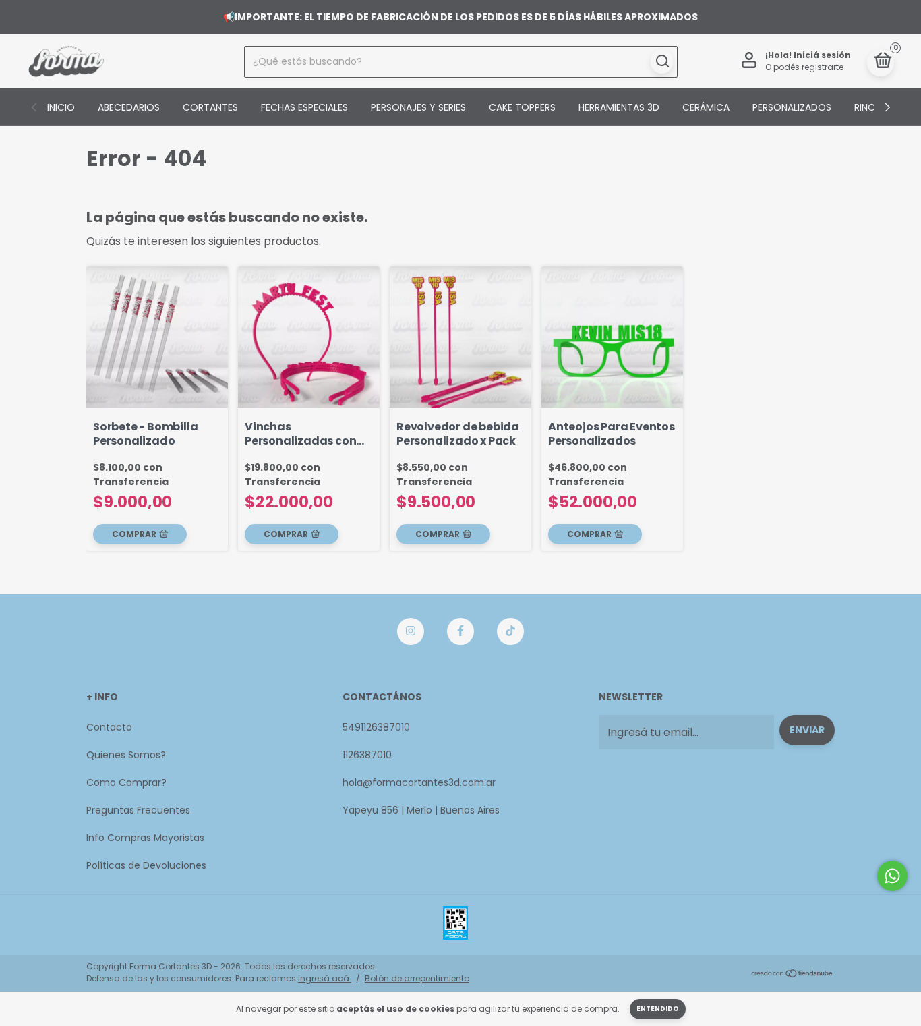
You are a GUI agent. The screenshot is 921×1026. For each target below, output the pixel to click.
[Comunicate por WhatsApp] (892, 876)
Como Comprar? (126, 782)
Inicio (61, 107)
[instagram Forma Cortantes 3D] (410, 631)
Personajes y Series (418, 107)
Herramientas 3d (618, 107)
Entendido (657, 1009)
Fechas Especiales (304, 107)
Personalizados (791, 107)
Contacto (109, 727)
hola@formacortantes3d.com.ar (419, 782)
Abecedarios (129, 107)
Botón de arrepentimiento (417, 978)
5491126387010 (376, 727)
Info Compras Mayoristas (145, 838)
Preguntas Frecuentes (138, 810)
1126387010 (367, 755)
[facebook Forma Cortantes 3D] (460, 631)
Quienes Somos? (126, 755)
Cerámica (706, 107)
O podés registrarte (804, 67)
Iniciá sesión (822, 55)
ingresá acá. (324, 978)
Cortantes (210, 107)
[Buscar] (662, 61)
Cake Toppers (522, 107)
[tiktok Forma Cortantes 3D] (510, 631)
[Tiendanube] (792, 974)
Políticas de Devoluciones (146, 865)
